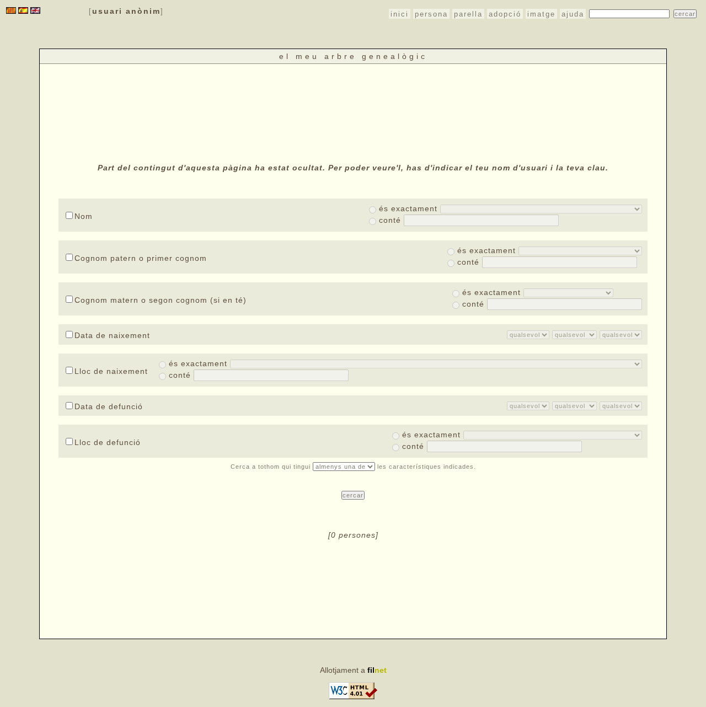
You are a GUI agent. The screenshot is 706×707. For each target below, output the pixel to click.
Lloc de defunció (107, 442)
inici (400, 14)
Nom (83, 216)
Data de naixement (112, 335)
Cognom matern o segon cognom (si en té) (160, 300)
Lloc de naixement (111, 371)
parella (468, 14)
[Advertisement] (353, 112)
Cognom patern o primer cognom (140, 258)
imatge (541, 14)
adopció (505, 14)
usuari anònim (126, 11)
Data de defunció (108, 406)
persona (431, 14)
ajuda (572, 14)
